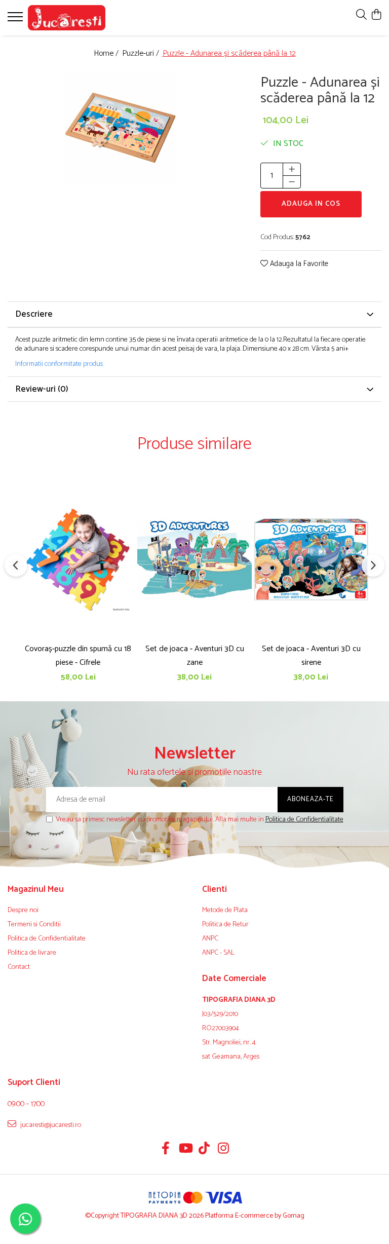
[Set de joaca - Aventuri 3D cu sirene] (311, 559)
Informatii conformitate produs (59, 364)
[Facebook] (166, 1150)
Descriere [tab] (34, 314)
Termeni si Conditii (34, 925)
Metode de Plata (225, 911)
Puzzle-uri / (141, 54)
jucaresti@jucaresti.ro (50, 1124)
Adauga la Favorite (298, 264)
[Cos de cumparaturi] (376, 15)
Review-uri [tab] (41, 389)
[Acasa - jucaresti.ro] (68, 17)
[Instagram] (223, 1150)
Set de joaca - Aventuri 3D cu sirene (311, 655)
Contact (19, 967)
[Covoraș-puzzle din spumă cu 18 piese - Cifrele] (78, 559)
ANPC (210, 939)
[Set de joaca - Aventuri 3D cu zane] (194, 559)
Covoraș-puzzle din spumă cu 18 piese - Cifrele (78, 655)
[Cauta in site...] (361, 15)
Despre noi (23, 911)
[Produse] (16, 19)
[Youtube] (185, 1150)
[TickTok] (204, 1150)
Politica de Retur (225, 925)
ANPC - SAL (218, 953)
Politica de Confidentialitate (304, 819)
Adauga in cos (311, 204)
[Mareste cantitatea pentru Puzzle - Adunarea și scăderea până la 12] (292, 169)
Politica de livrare (32, 953)
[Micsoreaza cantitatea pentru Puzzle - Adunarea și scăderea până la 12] (292, 182)
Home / (107, 54)
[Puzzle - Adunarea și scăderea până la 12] (120, 127)
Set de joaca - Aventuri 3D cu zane (194, 655)
